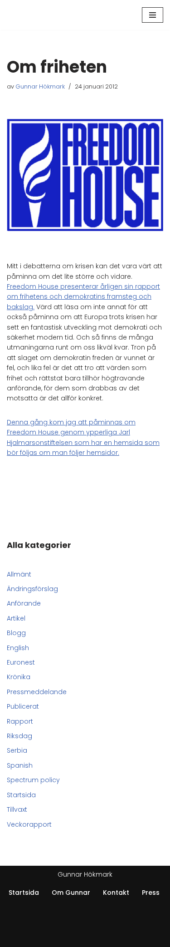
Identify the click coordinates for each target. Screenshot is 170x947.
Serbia (17, 750)
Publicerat (23, 706)
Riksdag (19, 735)
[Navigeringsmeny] (152, 15)
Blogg (16, 632)
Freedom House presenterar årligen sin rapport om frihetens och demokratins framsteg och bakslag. (83, 296)
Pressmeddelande (37, 691)
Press (151, 892)
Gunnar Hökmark (40, 86)
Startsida (21, 794)
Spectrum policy (33, 779)
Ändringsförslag (32, 588)
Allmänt (19, 574)
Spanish (20, 765)
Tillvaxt (17, 809)
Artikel (16, 618)
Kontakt (116, 892)
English (18, 647)
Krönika (18, 676)
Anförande (24, 603)
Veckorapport (29, 824)
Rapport (20, 721)
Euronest (21, 662)
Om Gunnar (71, 892)
